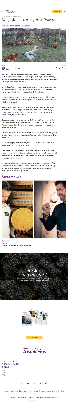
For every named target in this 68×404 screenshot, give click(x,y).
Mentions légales (22, 397)
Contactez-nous (9, 361)
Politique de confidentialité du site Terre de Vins (47, 397)
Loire (3, 25)
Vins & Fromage (5, 240)
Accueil (3, 16)
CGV (3, 375)
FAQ (3, 370)
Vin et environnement (15, 25)
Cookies (31, 397)
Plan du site (13, 397)
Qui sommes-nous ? (10, 364)
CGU (3, 372)
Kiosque (5, 367)
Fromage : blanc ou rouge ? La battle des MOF (16, 245)
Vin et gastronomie (26, 25)
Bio (7, 25)
